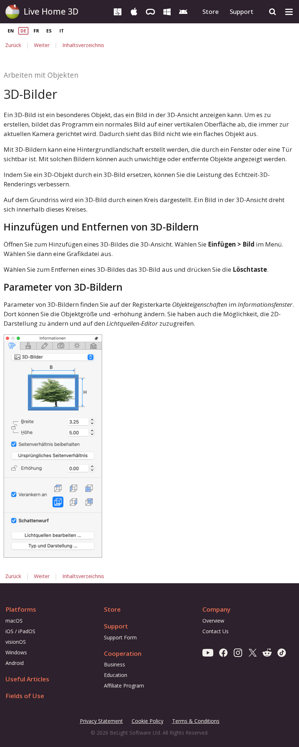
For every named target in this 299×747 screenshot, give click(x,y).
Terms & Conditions (196, 721)
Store (210, 11)
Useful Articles (27, 679)
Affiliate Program (124, 685)
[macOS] (117, 11)
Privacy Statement (101, 721)
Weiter (42, 45)
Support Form (120, 637)
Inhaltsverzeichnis (83, 45)
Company (216, 609)
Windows (16, 652)
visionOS (15, 641)
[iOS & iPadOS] (134, 11)
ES (48, 31)
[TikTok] (281, 652)
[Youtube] (207, 652)
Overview (213, 620)
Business (114, 664)
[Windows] (166, 11)
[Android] (183, 11)
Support (241, 11)
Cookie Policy (147, 720)
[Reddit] (267, 652)
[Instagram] (237, 652)
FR (36, 31)
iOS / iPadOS (20, 631)
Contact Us (215, 631)
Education (115, 674)
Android (14, 662)
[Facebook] (223, 652)
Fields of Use (24, 696)
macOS (14, 620)
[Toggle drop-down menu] (289, 11)
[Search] (272, 11)
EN (11, 31)
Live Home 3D (51, 11)
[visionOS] (150, 11)
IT (61, 31)
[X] (252, 652)
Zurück (13, 45)
